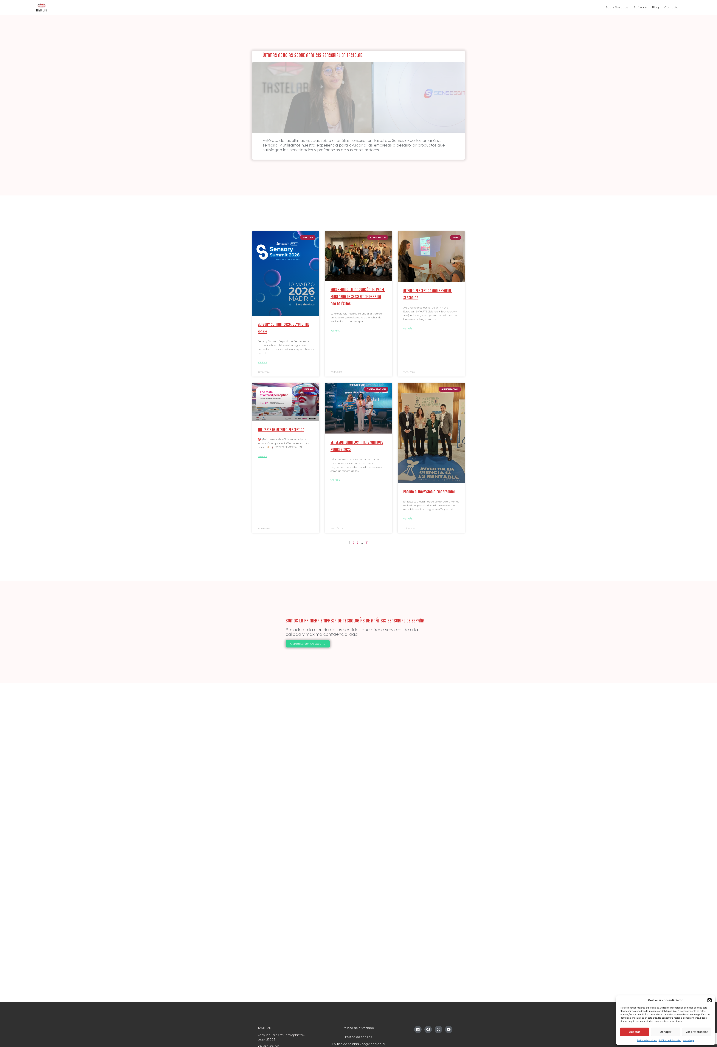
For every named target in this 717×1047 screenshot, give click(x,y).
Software (640, 7)
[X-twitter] (438, 1029)
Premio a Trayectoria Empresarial (429, 491)
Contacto (671, 7)
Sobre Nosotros (617, 7)
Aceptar (634, 1032)
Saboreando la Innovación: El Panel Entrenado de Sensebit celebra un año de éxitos (357, 296)
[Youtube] (448, 1029)
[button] (709, 1000)
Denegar (665, 1032)
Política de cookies (647, 1040)
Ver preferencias (696, 1032)
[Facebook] (428, 1029)
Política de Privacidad (670, 1040)
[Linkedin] (418, 1029)
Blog (655, 7)
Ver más (262, 362)
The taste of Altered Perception (281, 429)
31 (366, 542)
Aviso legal (688, 1040)
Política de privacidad (358, 1028)
